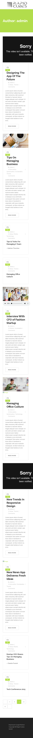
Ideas (11, 84)
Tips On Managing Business (13, 161)
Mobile (16, 234)
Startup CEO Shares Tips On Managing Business (15, 656)
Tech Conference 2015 (16, 689)
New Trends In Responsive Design (15, 503)
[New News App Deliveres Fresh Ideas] (5, 561)
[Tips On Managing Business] (15, 140)
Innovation (13, 169)
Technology (10, 236)
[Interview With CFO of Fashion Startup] (15, 294)
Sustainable (18, 171)
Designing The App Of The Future (16, 76)
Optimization (11, 171)
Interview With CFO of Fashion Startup (16, 320)
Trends (16, 84)
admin (12, 82)
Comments (11, 87)
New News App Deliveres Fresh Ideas (16, 575)
